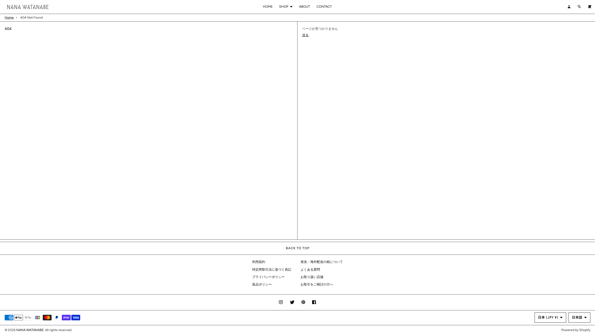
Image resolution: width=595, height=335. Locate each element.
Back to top (297, 248)
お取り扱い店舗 (312, 277)
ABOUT (304, 7)
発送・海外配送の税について (322, 262)
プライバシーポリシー (268, 277)
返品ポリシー (262, 284)
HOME (268, 7)
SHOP (283, 7)
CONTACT (324, 7)
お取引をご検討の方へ (317, 284)
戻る (305, 35)
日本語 (577, 317)
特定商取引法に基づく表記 (271, 270)
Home (9, 18)
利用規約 (258, 262)
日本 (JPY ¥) (548, 317)
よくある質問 (310, 270)
